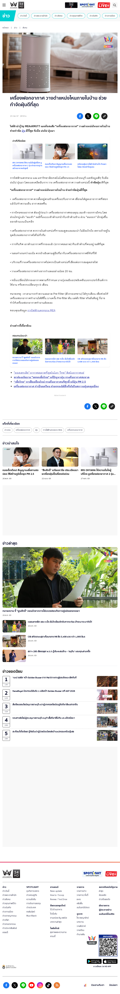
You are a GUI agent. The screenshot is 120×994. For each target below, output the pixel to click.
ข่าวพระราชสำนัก (41, 15)
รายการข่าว (81, 891)
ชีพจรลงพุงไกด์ (57, 905)
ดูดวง (79, 914)
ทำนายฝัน (81, 934)
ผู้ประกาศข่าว (105, 909)
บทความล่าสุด (56, 921)
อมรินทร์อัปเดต (83, 907)
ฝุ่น (36, 430)
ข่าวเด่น (7, 430)
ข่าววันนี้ (23, 15)
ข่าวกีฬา (5, 920)
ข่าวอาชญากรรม (9, 915)
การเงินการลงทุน (33, 903)
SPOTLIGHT (32, 887)
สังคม (25, 27)
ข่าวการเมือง (110, 15)
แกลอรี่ (5, 932)
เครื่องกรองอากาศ (74, 430)
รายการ (80, 887)
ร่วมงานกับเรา (97, 985)
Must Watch (31, 915)
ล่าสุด (101, 891)
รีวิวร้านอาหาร (56, 909)
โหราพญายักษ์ (83, 917)
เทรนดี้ (52, 936)
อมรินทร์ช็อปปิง (106, 914)
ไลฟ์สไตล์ (54, 928)
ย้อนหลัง (102, 895)
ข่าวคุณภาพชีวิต (76, 15)
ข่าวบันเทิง (94, 15)
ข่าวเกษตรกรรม (9, 924)
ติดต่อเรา (113, 985)
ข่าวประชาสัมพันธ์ (9, 928)
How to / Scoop (57, 895)
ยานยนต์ (54, 887)
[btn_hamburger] (4, 5)
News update (56, 891)
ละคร (79, 899)
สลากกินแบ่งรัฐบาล (108, 887)
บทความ (80, 921)
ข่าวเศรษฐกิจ (31, 895)
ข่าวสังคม (58, 15)
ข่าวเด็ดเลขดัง (104, 899)
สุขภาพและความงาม (58, 932)
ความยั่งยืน (31, 899)
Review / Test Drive (58, 899)
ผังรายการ (104, 905)
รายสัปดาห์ (81, 926)
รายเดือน (80, 930)
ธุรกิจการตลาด (32, 891)
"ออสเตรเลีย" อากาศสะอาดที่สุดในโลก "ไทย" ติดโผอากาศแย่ (49, 373)
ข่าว (15, 27)
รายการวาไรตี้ (82, 895)
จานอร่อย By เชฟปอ (58, 917)
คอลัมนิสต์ (30, 911)
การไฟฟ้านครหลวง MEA (41, 310)
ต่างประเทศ (31, 907)
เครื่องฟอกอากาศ (23, 430)
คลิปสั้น (80, 903)
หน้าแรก (5, 27)
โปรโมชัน (53, 913)
